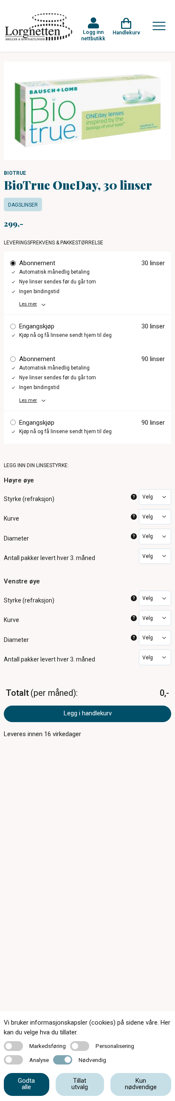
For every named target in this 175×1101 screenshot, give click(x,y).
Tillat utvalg (79, 1084)
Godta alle (26, 1084)
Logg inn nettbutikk (93, 35)
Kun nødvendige (141, 1084)
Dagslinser (23, 205)
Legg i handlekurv (88, 713)
